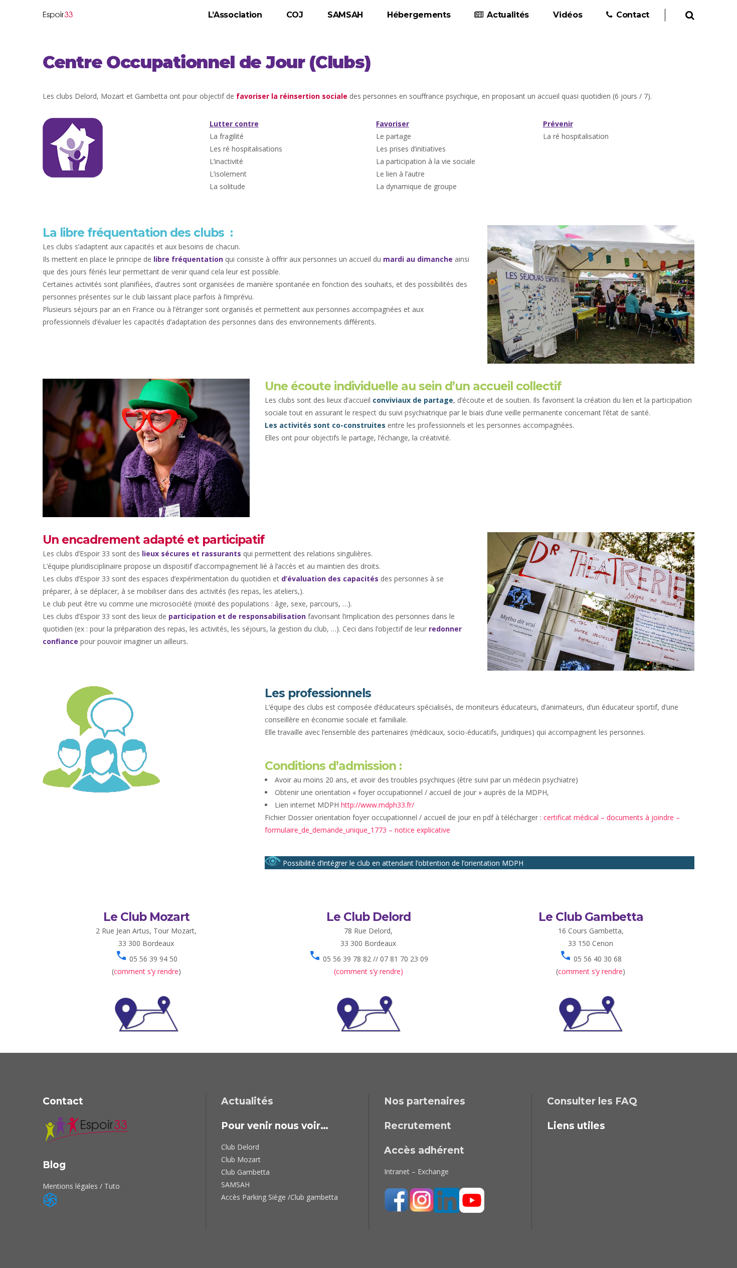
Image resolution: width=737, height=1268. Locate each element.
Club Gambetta (245, 1172)
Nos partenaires (424, 1101)
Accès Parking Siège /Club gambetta (279, 1197)
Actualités (247, 1101)
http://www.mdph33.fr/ (377, 805)
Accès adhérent (424, 1150)
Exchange (433, 1171)
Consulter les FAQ (592, 1101)
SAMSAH (235, 1184)
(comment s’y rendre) (368, 971)
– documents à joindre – (639, 817)
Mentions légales (70, 1186)
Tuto (112, 1186)
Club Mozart (241, 1159)
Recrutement (417, 1126)
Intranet (397, 1171)
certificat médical (571, 817)
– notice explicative (418, 830)
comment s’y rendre (146, 971)
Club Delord (240, 1147)
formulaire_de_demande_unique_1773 (326, 830)
